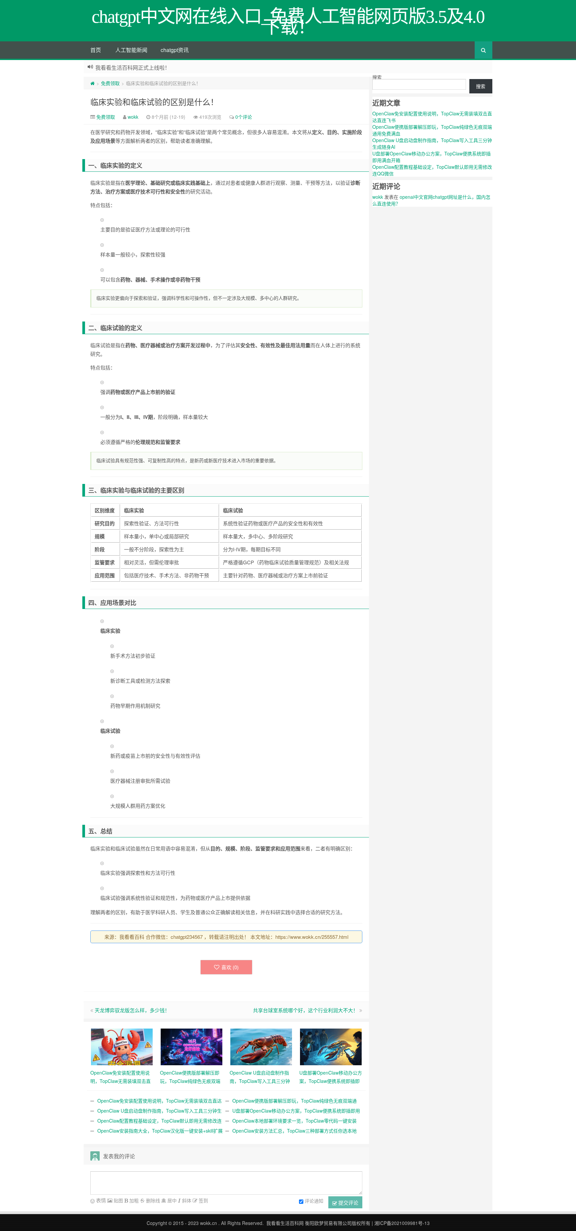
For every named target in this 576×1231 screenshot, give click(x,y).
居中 (171, 1200)
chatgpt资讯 (175, 50)
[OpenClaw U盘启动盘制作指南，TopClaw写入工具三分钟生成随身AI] (261, 1046)
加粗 (133, 1200)
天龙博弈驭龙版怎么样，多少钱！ (132, 1010)
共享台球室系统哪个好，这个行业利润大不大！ (305, 1010)
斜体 (186, 1200)
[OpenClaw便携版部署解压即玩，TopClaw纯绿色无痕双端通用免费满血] (191, 1046)
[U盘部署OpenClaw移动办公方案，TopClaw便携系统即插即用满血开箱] (331, 1046)
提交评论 (347, 1202)
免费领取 (110, 83)
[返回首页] (92, 83)
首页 (95, 50)
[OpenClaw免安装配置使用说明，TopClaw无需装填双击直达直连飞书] (122, 1046)
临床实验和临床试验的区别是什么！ (154, 101)
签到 (202, 1200)
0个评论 (243, 116)
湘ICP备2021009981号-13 (402, 1223)
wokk (133, 116)
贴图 (117, 1200)
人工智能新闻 (131, 50)
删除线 (152, 1200)
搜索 (480, 86)
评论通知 (314, 1200)
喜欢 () (230, 967)
